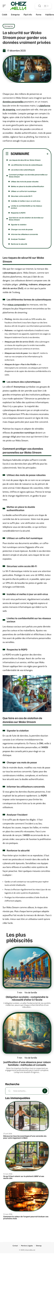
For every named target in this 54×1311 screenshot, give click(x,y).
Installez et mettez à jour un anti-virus (25, 201)
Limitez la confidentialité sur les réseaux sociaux (26, 207)
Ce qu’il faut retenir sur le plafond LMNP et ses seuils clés (23, 1177)
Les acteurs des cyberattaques (23, 170)
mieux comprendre (16, 304)
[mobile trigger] (5, 6)
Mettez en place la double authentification (27, 186)
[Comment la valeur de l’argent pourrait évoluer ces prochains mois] (27, 1196)
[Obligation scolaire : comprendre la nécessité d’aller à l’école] (27, 967)
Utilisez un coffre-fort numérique (23, 191)
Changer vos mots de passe (22, 229)
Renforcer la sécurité (19, 244)
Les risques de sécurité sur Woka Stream (25, 160)
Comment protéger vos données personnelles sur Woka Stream (28, 175)
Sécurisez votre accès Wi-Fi (21, 196)
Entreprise (9, 26)
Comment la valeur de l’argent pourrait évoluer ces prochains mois (25, 1217)
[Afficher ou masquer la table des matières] (39, 153)
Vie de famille (31, 992)
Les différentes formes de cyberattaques (26, 165)
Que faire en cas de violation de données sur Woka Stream (26, 218)
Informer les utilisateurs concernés (24, 234)
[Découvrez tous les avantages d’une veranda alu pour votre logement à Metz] (27, 1116)
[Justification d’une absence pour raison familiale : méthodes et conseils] (27, 1032)
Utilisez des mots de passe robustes (24, 181)
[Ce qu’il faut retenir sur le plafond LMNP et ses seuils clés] (27, 1156)
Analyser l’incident (18, 239)
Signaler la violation (18, 224)
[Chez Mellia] (19, 6)
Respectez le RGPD (18, 213)
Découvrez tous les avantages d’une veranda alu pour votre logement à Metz (25, 1137)
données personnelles (13, 101)
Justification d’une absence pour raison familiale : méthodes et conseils (27, 1063)
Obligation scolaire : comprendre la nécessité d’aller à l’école (27, 998)
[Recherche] (39, 6)
